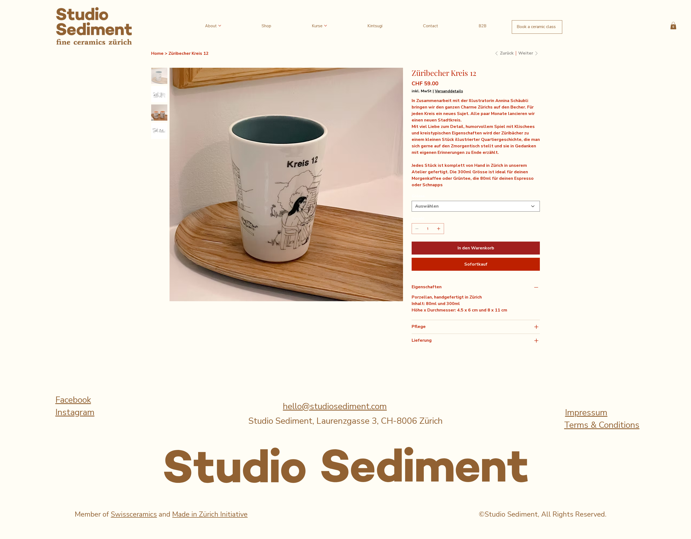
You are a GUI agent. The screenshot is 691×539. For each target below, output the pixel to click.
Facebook (73, 400)
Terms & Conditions (601, 425)
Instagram (74, 412)
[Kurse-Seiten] (325, 25)
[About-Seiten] (219, 25)
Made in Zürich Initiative (210, 514)
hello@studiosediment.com (335, 406)
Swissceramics (134, 514)
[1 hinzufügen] (438, 228)
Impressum (586, 412)
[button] (673, 25)
